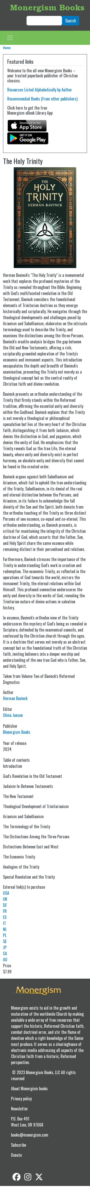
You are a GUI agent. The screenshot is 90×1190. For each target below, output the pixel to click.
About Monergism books (29, 1088)
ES (4, 917)
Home (6, 47)
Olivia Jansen (13, 715)
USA (6, 893)
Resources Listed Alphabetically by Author (39, 90)
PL (4, 935)
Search (70, 21)
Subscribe (18, 1145)
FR (5, 911)
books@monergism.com (29, 1135)
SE (4, 941)
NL (5, 929)
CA (5, 953)
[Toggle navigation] (10, 38)
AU (5, 959)
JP (4, 947)
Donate (16, 1155)
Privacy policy (21, 1099)
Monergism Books (47, 7)
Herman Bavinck (15, 698)
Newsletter (19, 1109)
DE (5, 905)
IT (4, 923)
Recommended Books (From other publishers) (42, 99)
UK (5, 899)
